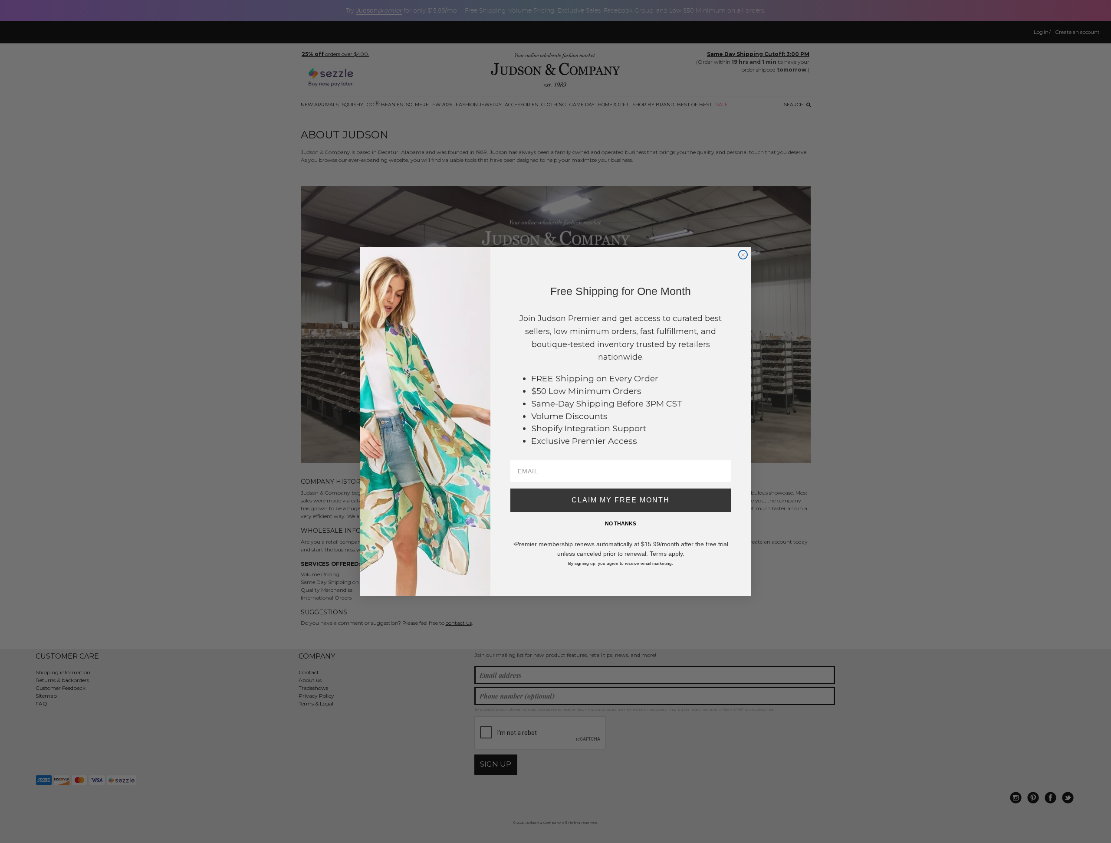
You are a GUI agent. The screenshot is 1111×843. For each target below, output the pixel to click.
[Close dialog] (743, 254)
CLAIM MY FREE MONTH (621, 500)
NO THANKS (620, 524)
